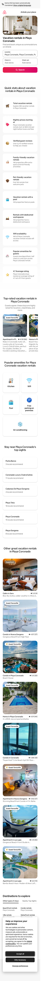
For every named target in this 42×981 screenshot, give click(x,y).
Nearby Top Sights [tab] (29, 901)
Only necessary (20, 960)
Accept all (20, 954)
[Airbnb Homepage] (4, 12)
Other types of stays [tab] (11, 901)
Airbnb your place (28, 12)
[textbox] (11, 62)
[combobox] (20, 54)
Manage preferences (20, 966)
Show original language (22, 5)
